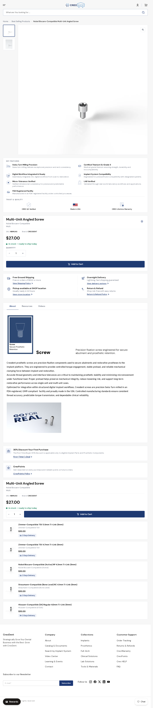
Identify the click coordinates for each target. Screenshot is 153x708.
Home (5, 21)
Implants (85, 640)
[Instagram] (90, 681)
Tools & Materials (89, 666)
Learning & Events (54, 661)
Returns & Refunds (126, 645)
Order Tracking (124, 640)
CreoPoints (122, 656)
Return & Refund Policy (97, 294)
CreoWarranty (124, 651)
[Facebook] (95, 681)
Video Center (51, 656)
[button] (4, 5)
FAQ (118, 666)
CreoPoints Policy (21, 474)
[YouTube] (108, 681)
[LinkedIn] (104, 681)
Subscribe (66, 683)
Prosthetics (86, 645)
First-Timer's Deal (21, 457)
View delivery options (97, 283)
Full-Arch (85, 651)
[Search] (144, 12)
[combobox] (75, 12)
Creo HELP (122, 661)
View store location (21, 294)
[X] (99, 681)
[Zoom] (142, 29)
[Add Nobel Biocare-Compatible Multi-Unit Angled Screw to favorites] (142, 221)
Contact (49, 666)
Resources (27, 306)
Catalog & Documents (56, 645)
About (12, 306)
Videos (41, 306)
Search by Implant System (58, 651)
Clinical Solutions (89, 656)
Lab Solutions (87, 661)
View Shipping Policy (22, 283)
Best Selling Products (21, 21)
